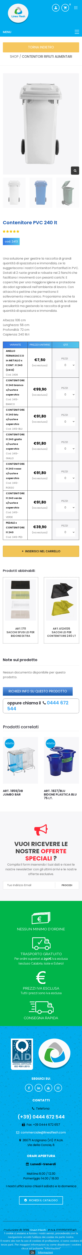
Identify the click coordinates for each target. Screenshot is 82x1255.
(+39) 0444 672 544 (41, 1117)
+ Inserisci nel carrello (41, 551)
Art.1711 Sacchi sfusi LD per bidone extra (20, 632)
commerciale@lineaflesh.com (43, 1132)
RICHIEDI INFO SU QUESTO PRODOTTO (38, 691)
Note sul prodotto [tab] (20, 659)
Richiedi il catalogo (42, 1200)
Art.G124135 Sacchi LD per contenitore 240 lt (61, 632)
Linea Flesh (38, 1230)
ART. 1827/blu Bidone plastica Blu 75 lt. (60, 794)
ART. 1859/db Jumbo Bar (13, 793)
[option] (41, 124)
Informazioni (45, 1252)
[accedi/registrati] (55, 8)
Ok (32, 1252)
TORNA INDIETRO (41, 47)
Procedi (67, 885)
